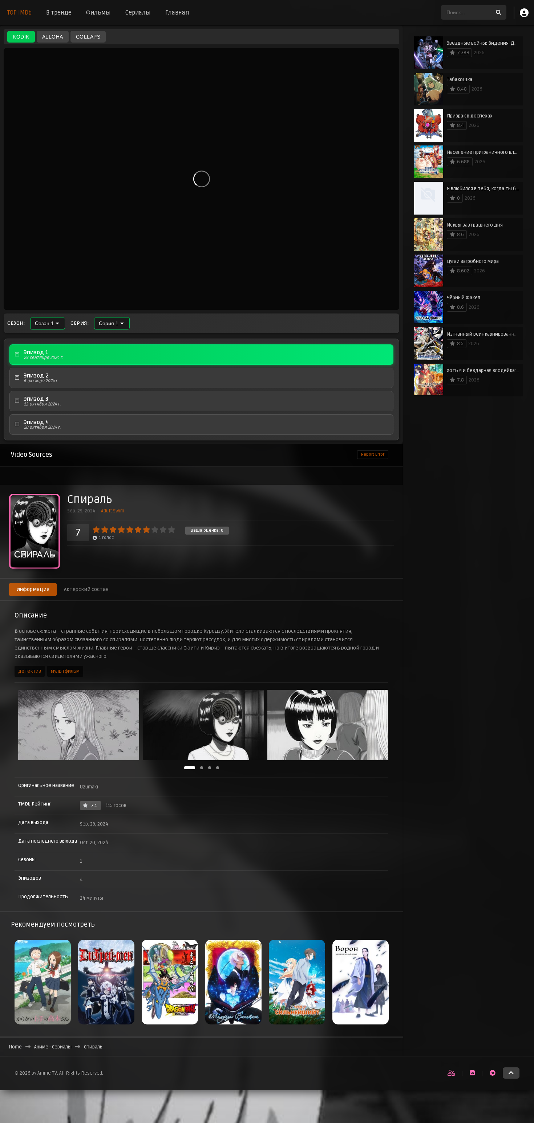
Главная (177, 12)
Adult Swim (112, 511)
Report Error (372, 454)
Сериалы (138, 12)
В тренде (59, 12)
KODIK (21, 37)
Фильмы (98, 12)
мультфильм (65, 671)
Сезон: (16, 323)
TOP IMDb (19, 12)
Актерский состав (86, 589)
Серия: (79, 323)
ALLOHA (52, 37)
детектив (29, 671)
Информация (32, 589)
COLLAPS (88, 37)
